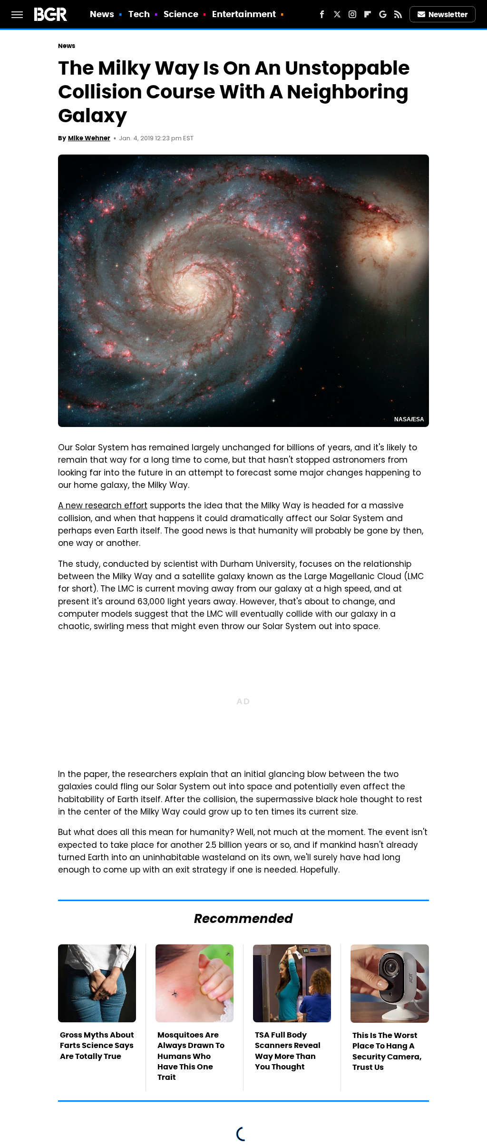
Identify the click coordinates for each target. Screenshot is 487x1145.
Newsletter (448, 14)
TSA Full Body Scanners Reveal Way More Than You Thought (288, 1051)
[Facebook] (322, 14)
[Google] (383, 14)
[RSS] (398, 14)
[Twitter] (337, 14)
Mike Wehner (89, 138)
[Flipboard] (367, 14)
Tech (139, 14)
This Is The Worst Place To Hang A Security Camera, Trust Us (387, 1051)
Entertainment (244, 14)
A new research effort (102, 506)
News (102, 14)
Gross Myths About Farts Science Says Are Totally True (97, 1045)
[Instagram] (352, 14)
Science (181, 14)
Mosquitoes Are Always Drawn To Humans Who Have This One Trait (190, 1056)
